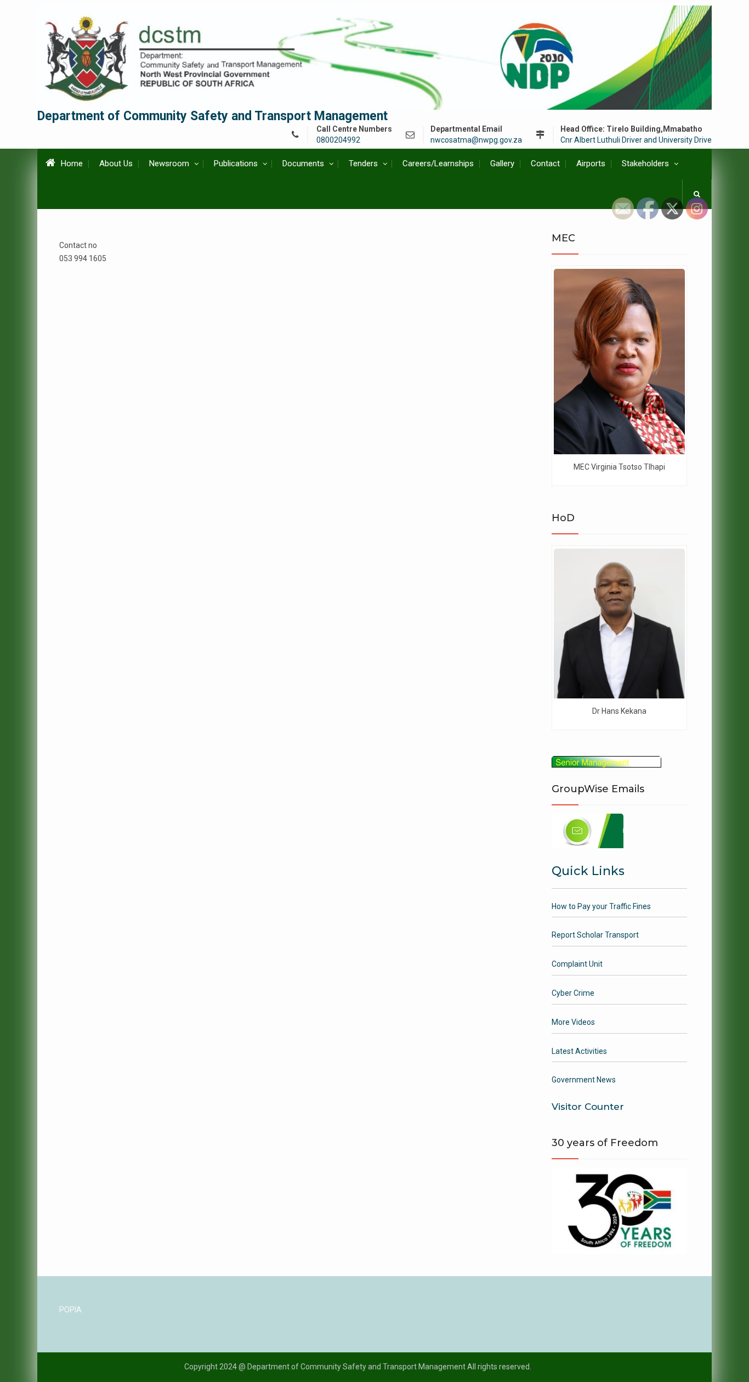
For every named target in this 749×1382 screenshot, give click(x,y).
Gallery (502, 163)
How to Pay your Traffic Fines (601, 906)
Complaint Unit (577, 964)
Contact (545, 163)
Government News (584, 1079)
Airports (590, 163)
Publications (236, 163)
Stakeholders (645, 163)
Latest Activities (579, 1051)
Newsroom (169, 163)
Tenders (363, 163)
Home (72, 163)
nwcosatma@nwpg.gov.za (476, 140)
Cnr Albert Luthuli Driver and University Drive (636, 140)
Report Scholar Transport (595, 934)
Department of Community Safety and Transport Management (212, 116)
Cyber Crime (573, 993)
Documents (303, 163)
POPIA (70, 1309)
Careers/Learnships (438, 163)
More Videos (573, 1022)
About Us (116, 163)
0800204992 (338, 140)
